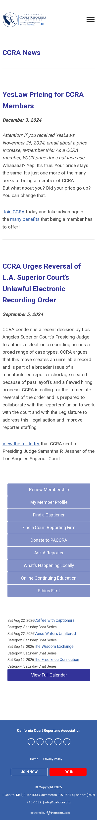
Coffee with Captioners (54, 620)
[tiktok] (66, 741)
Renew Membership (49, 489)
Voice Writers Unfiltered (55, 633)
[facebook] (40, 741)
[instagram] (49, 741)
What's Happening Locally (49, 565)
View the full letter (21, 444)
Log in (68, 772)
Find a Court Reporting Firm (49, 527)
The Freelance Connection (56, 659)
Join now (29, 772)
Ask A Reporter (49, 552)
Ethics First (49, 590)
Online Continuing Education (49, 578)
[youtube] (57, 741)
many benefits (25, 219)
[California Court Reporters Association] (24, 19)
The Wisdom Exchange (54, 646)
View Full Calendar (49, 675)
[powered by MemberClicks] (48, 813)
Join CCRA (13, 212)
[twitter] (31, 741)
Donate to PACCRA (49, 540)
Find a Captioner (49, 514)
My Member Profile (49, 502)
